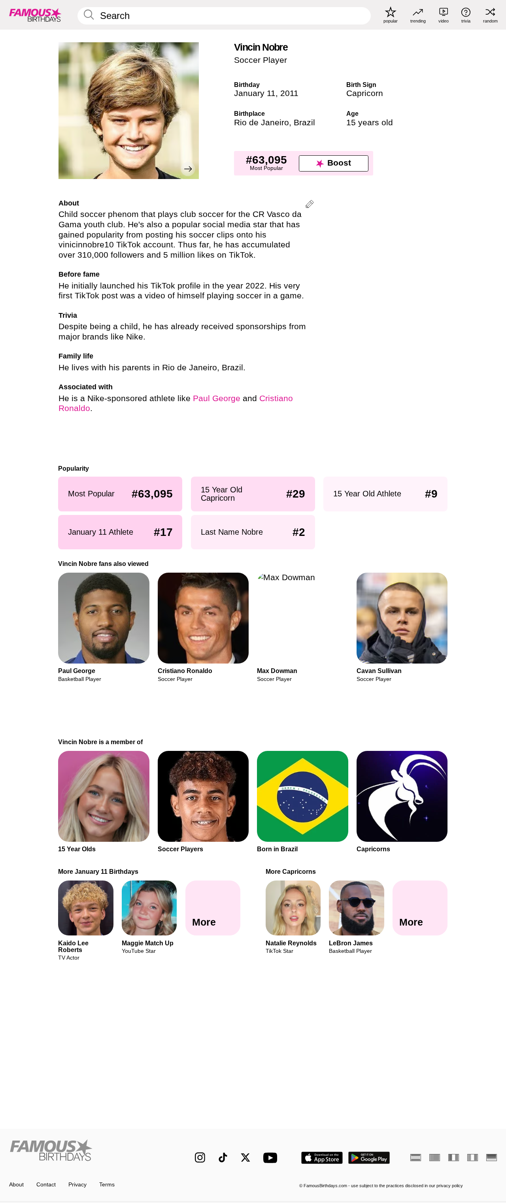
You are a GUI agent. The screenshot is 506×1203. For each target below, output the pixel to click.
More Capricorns (291, 871)
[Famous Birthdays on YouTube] (272, 1157)
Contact (46, 1185)
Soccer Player (260, 60)
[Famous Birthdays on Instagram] (200, 1157)
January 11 (255, 93)
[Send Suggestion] (309, 205)
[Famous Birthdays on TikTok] (223, 1157)
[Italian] (472, 1157)
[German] (491, 1157)
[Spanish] (415, 1157)
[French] (453, 1157)
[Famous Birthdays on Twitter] (245, 1157)
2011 (289, 93)
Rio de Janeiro (261, 122)
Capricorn (364, 93)
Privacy (77, 1185)
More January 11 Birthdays (99, 871)
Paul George (216, 398)
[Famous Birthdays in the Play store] (369, 1158)
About (16, 1185)
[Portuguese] (434, 1157)
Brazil (304, 122)
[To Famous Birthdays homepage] (35, 15)
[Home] (87, 1152)
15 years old (369, 122)
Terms (107, 1185)
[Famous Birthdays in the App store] (322, 1158)
